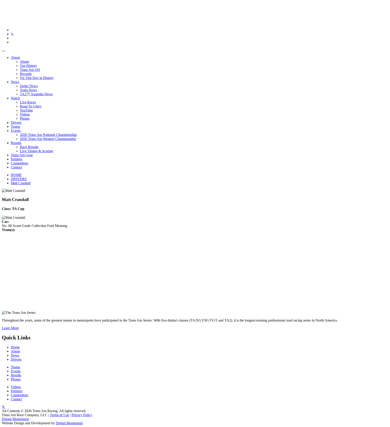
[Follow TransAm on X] (12, 34)
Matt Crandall (20, 183)
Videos (25, 114)
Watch (15, 98)
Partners (16, 159)
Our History (28, 66)
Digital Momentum (15, 419)
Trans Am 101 (30, 70)
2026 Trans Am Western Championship (48, 139)
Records (26, 74)
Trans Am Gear (22, 155)
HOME (16, 175)
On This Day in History (37, 78)
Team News (28, 90)
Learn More (10, 328)
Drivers (16, 122)
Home (15, 347)
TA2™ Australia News (36, 94)
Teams (15, 126)
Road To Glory (31, 106)
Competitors (19, 163)
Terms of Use (59, 415)
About (15, 57)
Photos (25, 118)
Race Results (29, 147)
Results (16, 143)
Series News (29, 86)
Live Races (28, 102)
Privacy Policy (82, 415)
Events (16, 131)
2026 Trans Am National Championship (48, 135)
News (15, 82)
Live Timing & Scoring (36, 151)
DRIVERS (19, 179)
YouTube (26, 110)
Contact (16, 167)
